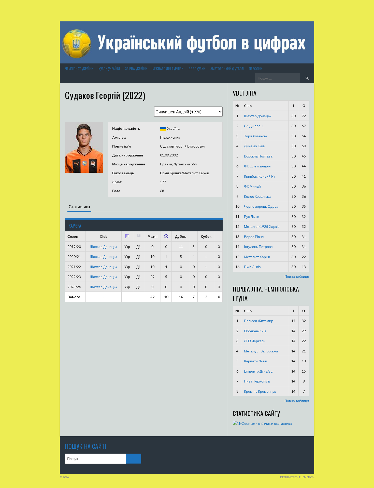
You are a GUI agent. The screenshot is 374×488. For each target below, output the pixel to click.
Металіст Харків (257, 257)
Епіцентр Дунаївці (258, 371)
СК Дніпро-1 (254, 126)
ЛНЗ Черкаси (254, 341)
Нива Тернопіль (257, 381)
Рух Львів (251, 216)
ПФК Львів (252, 267)
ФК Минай (252, 186)
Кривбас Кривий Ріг (260, 176)
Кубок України (109, 68)
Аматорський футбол (227, 68)
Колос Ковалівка (257, 196)
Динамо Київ (254, 146)
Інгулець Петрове (258, 246)
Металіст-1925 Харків (261, 226)
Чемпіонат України (79, 68)
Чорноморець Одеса (261, 206)
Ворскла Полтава (258, 156)
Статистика (79, 206)
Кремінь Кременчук (260, 391)
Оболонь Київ (255, 331)
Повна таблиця (296, 276)
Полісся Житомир (258, 321)
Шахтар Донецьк (103, 246)
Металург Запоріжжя (261, 351)
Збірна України (136, 68)
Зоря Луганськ (255, 136)
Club (248, 105)
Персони (255, 68)
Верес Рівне (254, 236)
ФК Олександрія (257, 166)
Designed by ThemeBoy (297, 477)
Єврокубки (197, 68)
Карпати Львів (255, 361)
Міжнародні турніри (167, 68)
